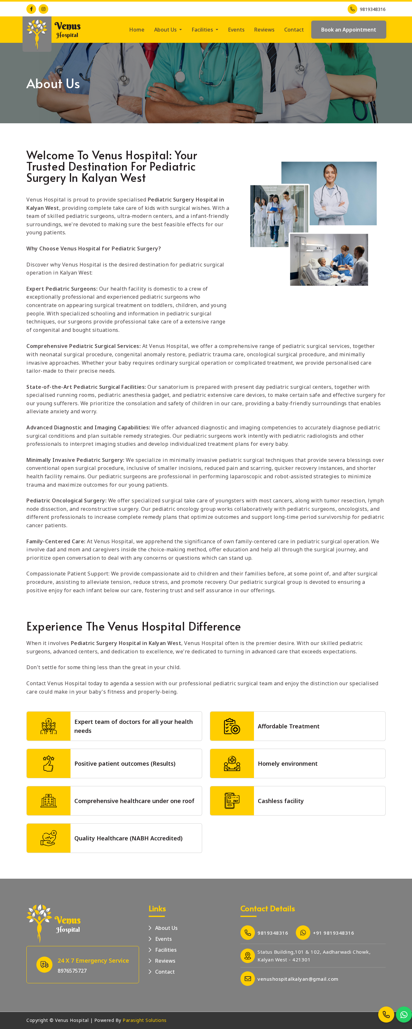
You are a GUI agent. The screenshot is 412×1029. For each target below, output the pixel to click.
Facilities (165, 949)
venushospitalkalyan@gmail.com (298, 979)
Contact (294, 29)
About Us (166, 928)
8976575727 (72, 970)
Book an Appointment (348, 29)
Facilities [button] (203, 29)
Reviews (264, 29)
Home (137, 29)
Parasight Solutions (145, 1020)
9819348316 (373, 9)
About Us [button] (166, 29)
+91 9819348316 (333, 933)
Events (236, 29)
